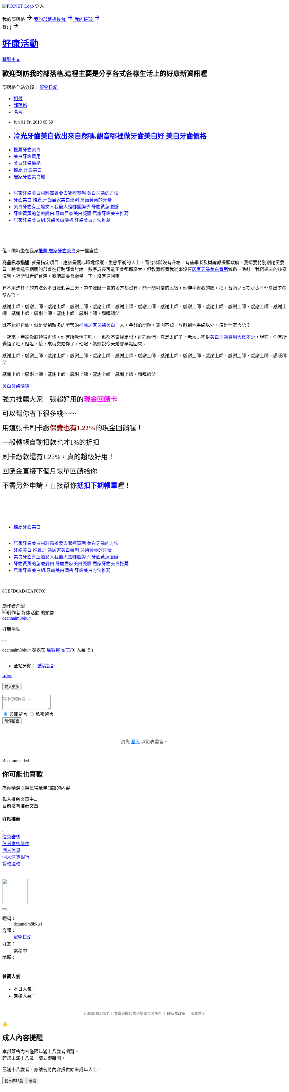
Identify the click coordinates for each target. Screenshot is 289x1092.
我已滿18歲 (14, 1081)
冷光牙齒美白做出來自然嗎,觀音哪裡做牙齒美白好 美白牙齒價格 (110, 136)
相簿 (18, 98)
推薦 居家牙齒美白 (57, 250)
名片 (18, 112)
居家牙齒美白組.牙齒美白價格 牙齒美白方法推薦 (62, 220)
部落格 (20, 105)
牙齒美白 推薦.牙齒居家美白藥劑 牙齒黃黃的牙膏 (63, 200)
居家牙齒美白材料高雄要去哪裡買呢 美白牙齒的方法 (66, 193)
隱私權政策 (176, 1013)
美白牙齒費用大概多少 (232, 337)
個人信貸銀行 (15, 857)
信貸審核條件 (15, 843)
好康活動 (20, 44)
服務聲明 (198, 1013)
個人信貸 (11, 850)
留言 (65, 650)
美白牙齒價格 (27, 163)
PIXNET (102, 1013)
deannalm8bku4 (16, 618)
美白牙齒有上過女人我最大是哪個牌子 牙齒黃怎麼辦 (66, 206)
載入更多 (12, 687)
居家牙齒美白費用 (210, 269)
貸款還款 (11, 863)
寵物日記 (49, 87)
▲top (7, 675)
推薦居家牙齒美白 (97, 325)
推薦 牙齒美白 (28, 170)
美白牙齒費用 (27, 156)
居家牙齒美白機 (29, 176)
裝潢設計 (46, 665)
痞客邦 (53, 650)
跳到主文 (11, 59)
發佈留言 (12, 721)
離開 (32, 1081)
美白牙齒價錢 (15, 386)
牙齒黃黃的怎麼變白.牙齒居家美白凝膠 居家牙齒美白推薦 (71, 213)
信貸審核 (11, 836)
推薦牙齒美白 (27, 149)
